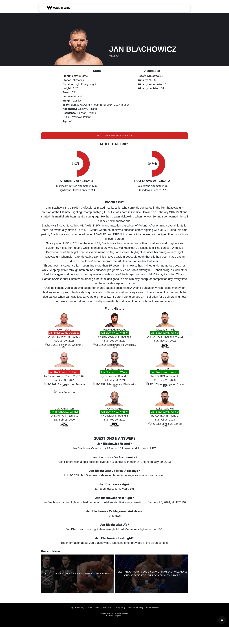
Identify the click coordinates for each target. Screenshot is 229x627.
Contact (89, 608)
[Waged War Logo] (58, 8)
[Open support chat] (222, 620)
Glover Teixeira (64, 369)
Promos (97, 608)
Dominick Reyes (164, 369)
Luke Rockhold (165, 408)
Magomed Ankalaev (114, 329)
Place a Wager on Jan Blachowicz (114, 136)
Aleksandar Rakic (165, 329)
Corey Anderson (64, 408)
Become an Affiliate (152, 608)
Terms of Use (107, 608)
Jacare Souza (114, 408)
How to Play (79, 608)
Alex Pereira (64, 329)
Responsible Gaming (135, 608)
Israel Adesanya (114, 369)
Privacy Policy (120, 608)
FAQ (71, 608)
